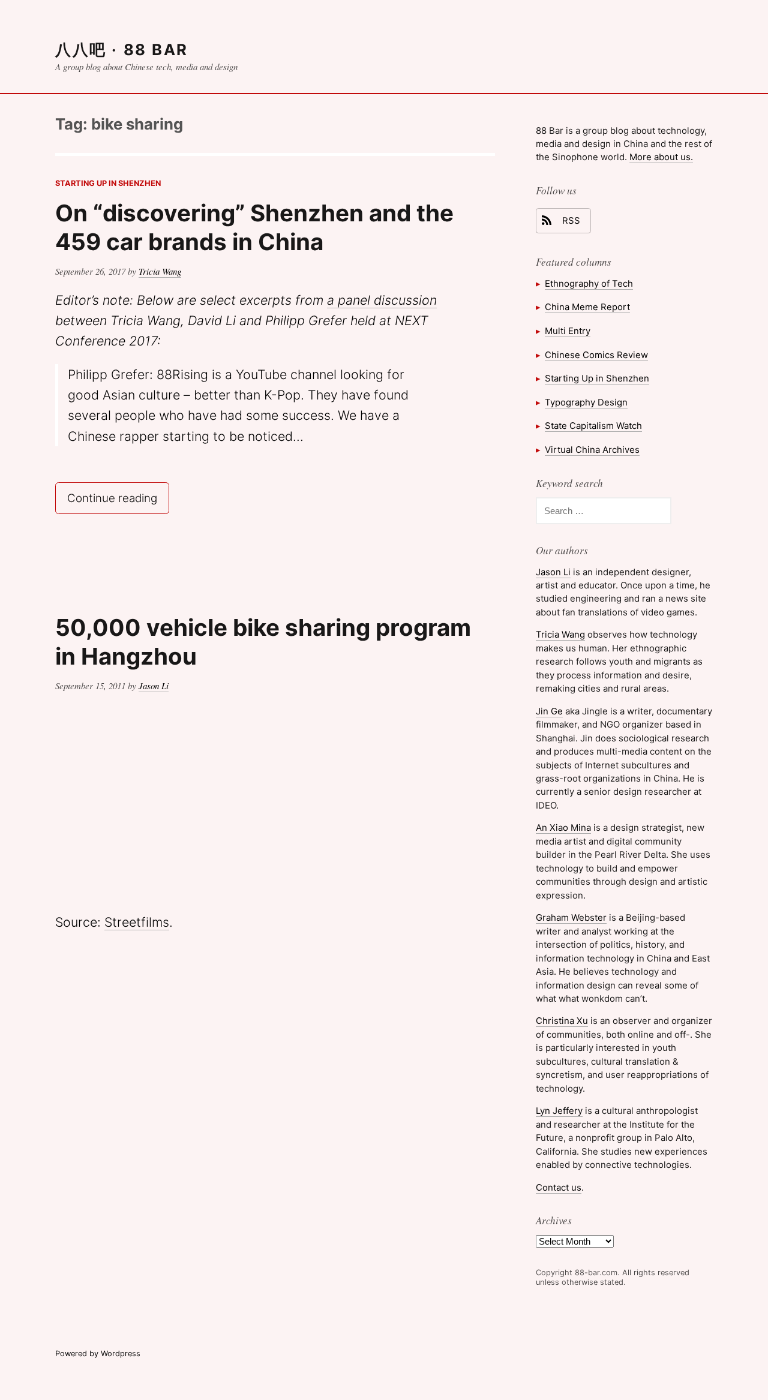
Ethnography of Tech (589, 283)
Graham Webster (571, 917)
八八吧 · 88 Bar (121, 49)
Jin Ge (549, 711)
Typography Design (586, 402)
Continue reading (118, 497)
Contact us (558, 1187)
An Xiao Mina (563, 827)
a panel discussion (382, 300)
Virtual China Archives (592, 449)
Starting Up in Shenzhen (108, 183)
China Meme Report (587, 307)
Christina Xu (562, 1020)
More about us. (661, 157)
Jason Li (154, 686)
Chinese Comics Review (596, 354)
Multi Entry (567, 331)
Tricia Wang (160, 271)
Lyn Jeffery (559, 1110)
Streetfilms (136, 922)
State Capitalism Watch (593, 425)
